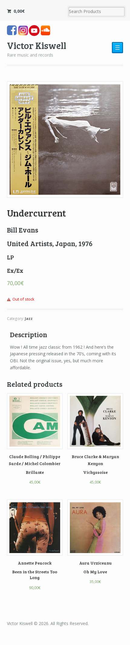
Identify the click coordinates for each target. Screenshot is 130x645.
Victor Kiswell (36, 45)
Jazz (29, 318)
